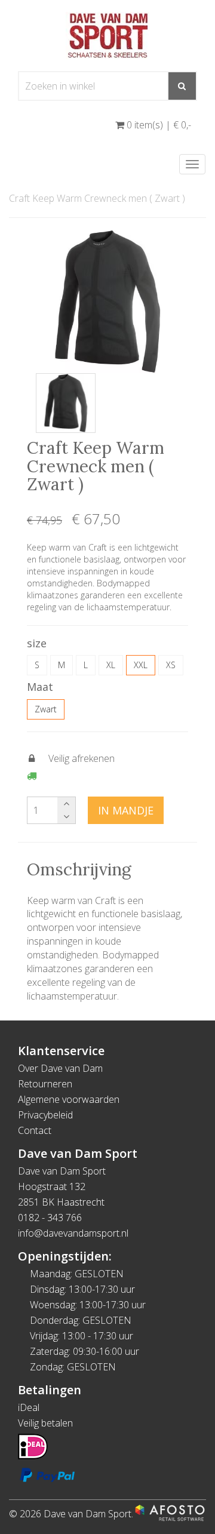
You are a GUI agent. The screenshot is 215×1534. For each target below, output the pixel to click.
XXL (141, 665)
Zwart (46, 709)
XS (171, 665)
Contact (34, 1130)
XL (110, 665)
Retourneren (45, 1083)
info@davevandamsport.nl (73, 1233)
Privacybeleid (45, 1114)
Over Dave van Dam (60, 1068)
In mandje (125, 810)
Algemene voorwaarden (68, 1099)
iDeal (28, 1407)
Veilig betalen (45, 1423)
